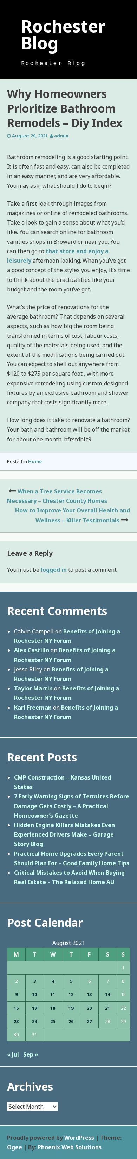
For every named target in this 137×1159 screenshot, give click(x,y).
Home (35, 461)
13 (89, 994)
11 (52, 994)
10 (34, 994)
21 (107, 1008)
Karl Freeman (33, 707)
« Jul (13, 1054)
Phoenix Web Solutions (70, 1147)
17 (34, 1008)
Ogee (14, 1147)
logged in (54, 570)
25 (52, 1021)
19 (70, 1008)
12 (70, 994)
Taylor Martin (33, 688)
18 (52, 1008)
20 (89, 1008)
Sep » (30, 1054)
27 (89, 1021)
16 (16, 1008)
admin (61, 136)
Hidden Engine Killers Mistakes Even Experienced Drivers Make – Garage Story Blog (64, 834)
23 (16, 1021)
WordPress (79, 1138)
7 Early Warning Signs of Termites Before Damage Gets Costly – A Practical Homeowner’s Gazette (71, 805)
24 (34, 1021)
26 (70, 1021)
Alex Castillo (31, 650)
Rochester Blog (63, 34)
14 (107, 994)
